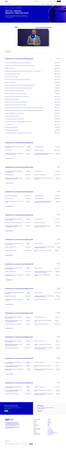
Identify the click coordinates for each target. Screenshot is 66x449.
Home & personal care (37, 429)
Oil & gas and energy (37, 433)
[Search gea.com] (34, 1)
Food (34, 427)
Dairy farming (36, 424)
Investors (49, 423)
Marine (35, 430)
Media (48, 424)
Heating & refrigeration (37, 428)
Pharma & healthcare (37, 434)
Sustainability (50, 422)
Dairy (34, 423)
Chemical (35, 422)
